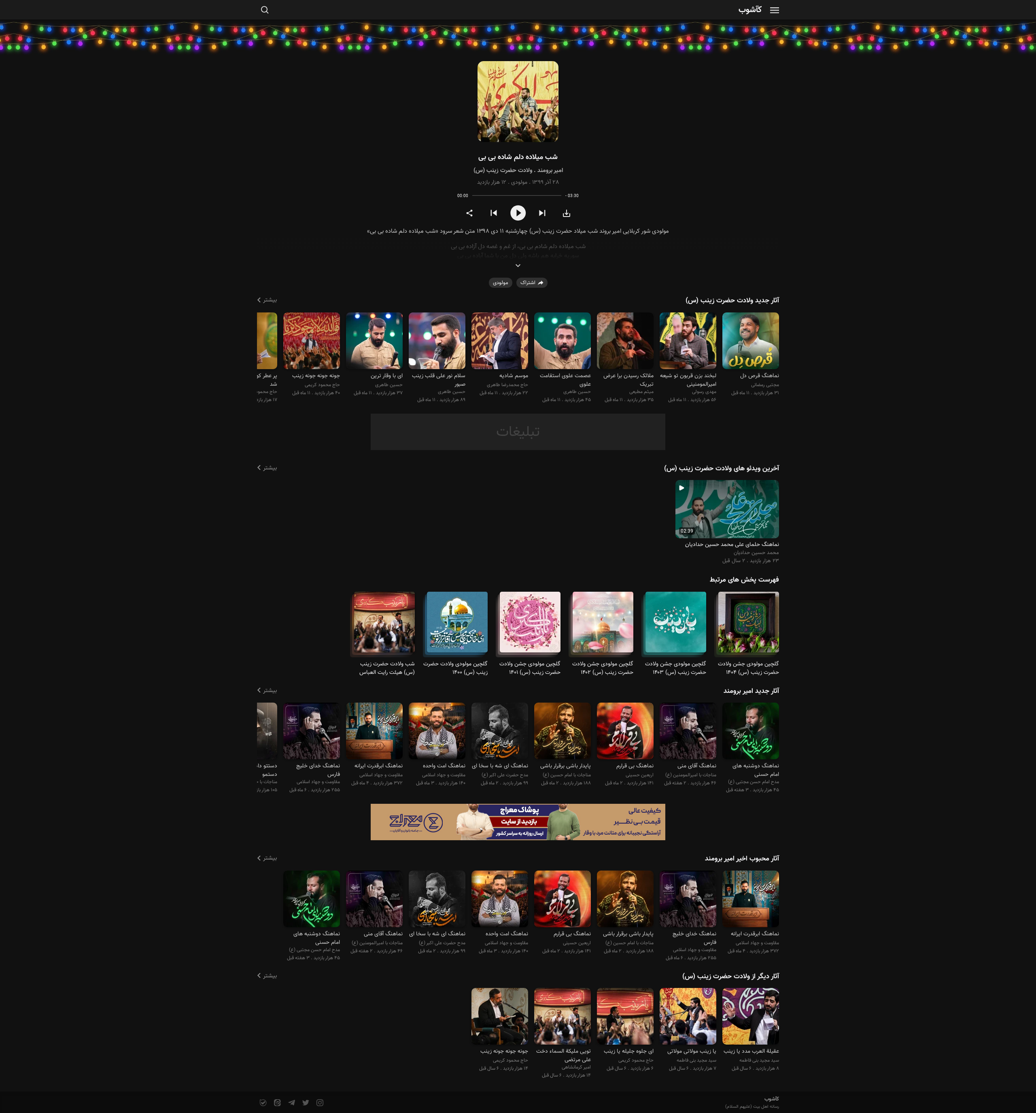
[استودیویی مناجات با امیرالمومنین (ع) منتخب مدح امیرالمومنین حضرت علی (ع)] (688, 732)
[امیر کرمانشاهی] (562, 1018)
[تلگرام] (291, 1103)
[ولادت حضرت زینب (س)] (748, 625)
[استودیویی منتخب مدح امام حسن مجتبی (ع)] (750, 732)
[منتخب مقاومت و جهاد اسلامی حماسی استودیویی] (311, 732)
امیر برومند (550, 170)
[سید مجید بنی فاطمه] (750, 1018)
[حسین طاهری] (562, 342)
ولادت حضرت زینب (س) (502, 170)
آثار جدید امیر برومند (751, 691)
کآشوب (750, 10)
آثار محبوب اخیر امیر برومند (742, 859)
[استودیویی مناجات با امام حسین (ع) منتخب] (562, 732)
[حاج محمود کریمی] (311, 342)
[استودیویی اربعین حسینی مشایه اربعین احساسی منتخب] (625, 732)
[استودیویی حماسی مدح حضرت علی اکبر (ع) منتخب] (499, 732)
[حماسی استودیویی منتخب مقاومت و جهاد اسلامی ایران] (374, 732)
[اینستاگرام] (319, 1103)
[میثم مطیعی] (625, 342)
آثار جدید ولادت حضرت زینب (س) (732, 300)
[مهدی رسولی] (688, 342)
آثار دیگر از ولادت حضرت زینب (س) (730, 976)
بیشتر (270, 300)
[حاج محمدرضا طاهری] (499, 342)
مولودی (519, 182)
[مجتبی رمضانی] (750, 342)
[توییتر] (305, 1103)
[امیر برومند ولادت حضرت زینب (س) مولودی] (518, 102)
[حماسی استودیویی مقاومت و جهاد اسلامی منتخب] (437, 732)
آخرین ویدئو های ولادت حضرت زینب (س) (721, 468)
